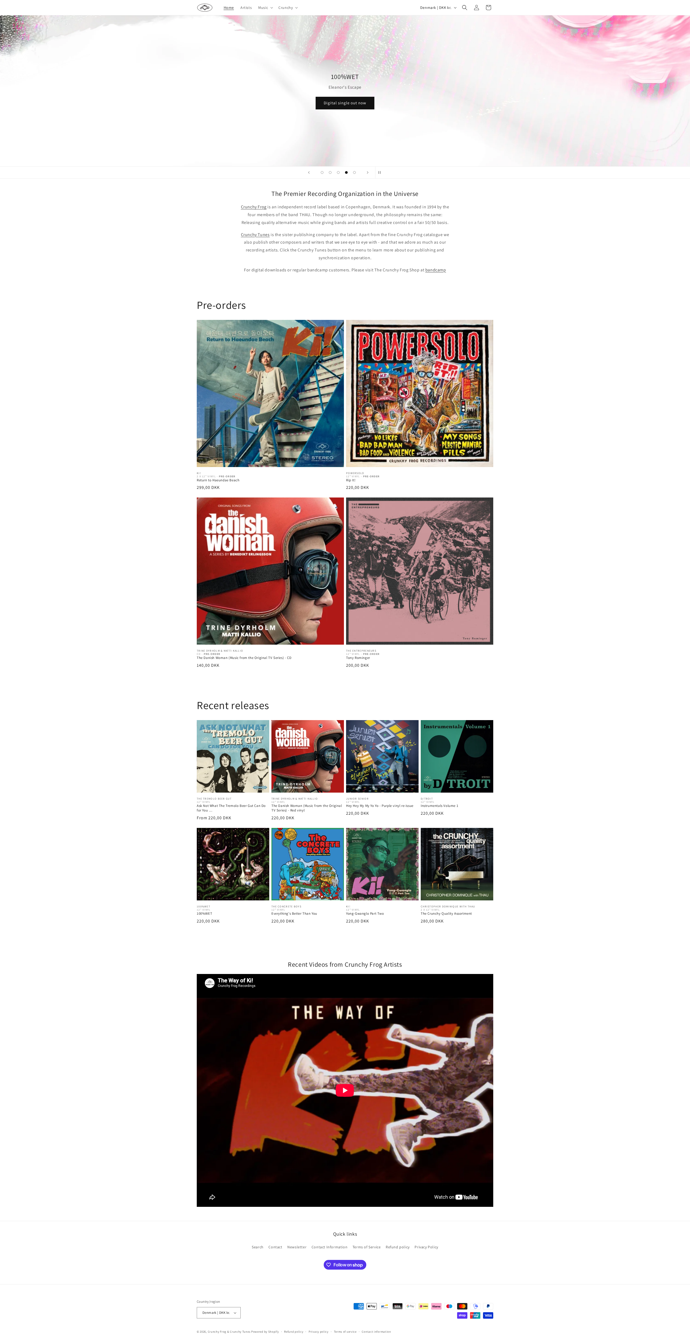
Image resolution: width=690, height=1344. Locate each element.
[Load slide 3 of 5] (338, 172)
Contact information (376, 1331)
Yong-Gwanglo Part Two (365, 913)
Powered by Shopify (265, 1331)
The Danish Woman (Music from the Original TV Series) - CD (244, 658)
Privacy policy (319, 1331)
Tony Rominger (358, 658)
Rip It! (351, 480)
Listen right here (345, 105)
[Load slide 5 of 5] (354, 172)
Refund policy (398, 1247)
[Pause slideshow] (381, 172)
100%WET (204, 913)
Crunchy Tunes (255, 234)
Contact (275, 1247)
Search (258, 1247)
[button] (265, 7)
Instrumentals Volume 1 (439, 806)
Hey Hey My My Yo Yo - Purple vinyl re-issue (379, 806)
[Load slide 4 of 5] (346, 172)
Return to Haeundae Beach (218, 480)
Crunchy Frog (254, 207)
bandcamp (435, 270)
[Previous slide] (309, 172)
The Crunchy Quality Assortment (446, 913)
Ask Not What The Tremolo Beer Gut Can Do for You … (231, 808)
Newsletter (296, 1247)
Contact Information (329, 1247)
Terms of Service (367, 1247)
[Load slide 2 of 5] (330, 172)
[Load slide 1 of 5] (322, 172)
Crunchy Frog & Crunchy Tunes (229, 1331)
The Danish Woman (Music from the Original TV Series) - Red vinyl (306, 808)
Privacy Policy (426, 1247)
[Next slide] (368, 172)
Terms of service (345, 1331)
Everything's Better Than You (294, 913)
